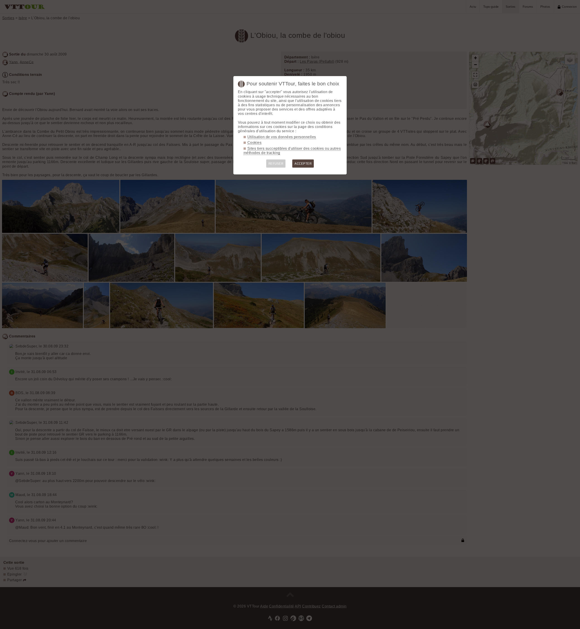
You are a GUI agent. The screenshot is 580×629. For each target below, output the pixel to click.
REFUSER (275, 163)
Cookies (254, 143)
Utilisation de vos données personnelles (281, 137)
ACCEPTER (303, 163)
